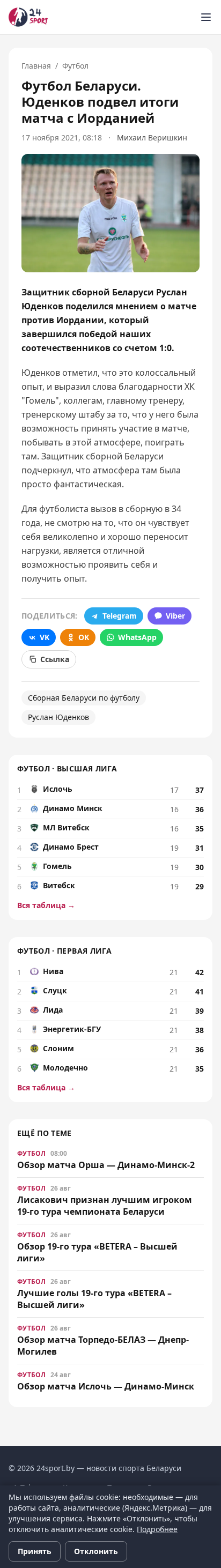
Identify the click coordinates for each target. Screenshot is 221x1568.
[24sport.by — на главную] (28, 17)
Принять (34, 1551)
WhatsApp (137, 637)
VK (44, 637)
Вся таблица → (46, 905)
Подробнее (157, 1529)
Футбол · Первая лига (64, 951)
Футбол (75, 66)
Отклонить (96, 1551)
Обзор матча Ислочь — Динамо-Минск (105, 1386)
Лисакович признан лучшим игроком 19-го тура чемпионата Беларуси (104, 1205)
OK (83, 637)
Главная (36, 66)
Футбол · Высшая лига (67, 768)
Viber (175, 616)
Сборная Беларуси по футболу (83, 698)
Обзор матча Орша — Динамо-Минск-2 (106, 1165)
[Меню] (206, 17)
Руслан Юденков (58, 717)
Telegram (119, 616)
